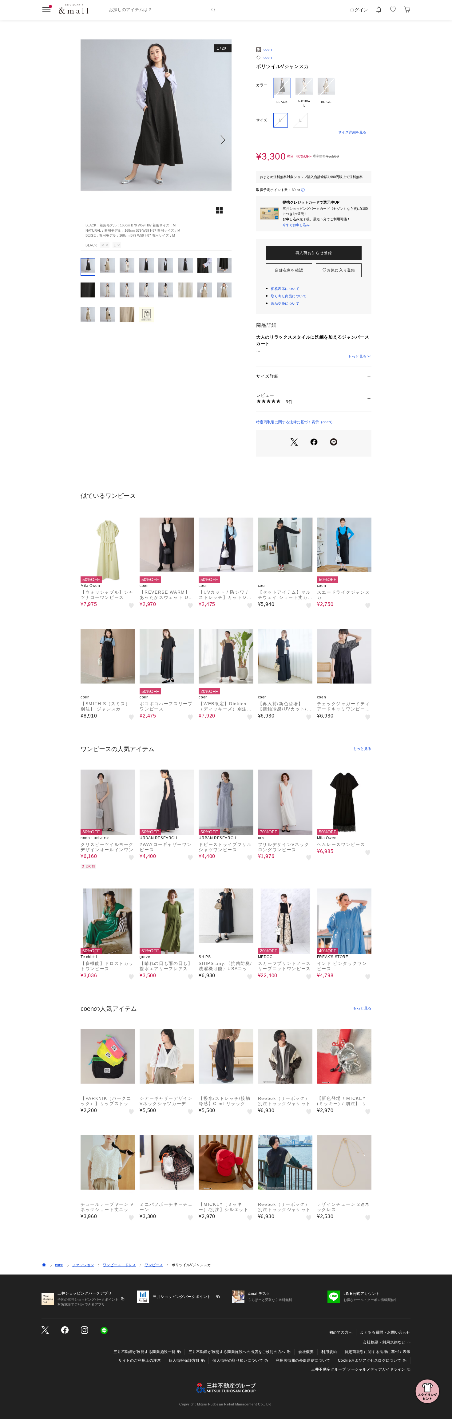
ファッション (83, 1265)
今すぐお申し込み (296, 225)
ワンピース (154, 1265)
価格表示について (285, 289)
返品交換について (285, 303)
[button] (156, 139)
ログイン (359, 10)
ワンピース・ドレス (119, 1265)
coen (268, 49)
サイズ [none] (261, 120)
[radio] (282, 93)
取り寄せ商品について (289, 296)
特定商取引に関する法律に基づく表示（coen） (295, 422)
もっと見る (357, 356)
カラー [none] (261, 85)
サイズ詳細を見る (352, 132)
